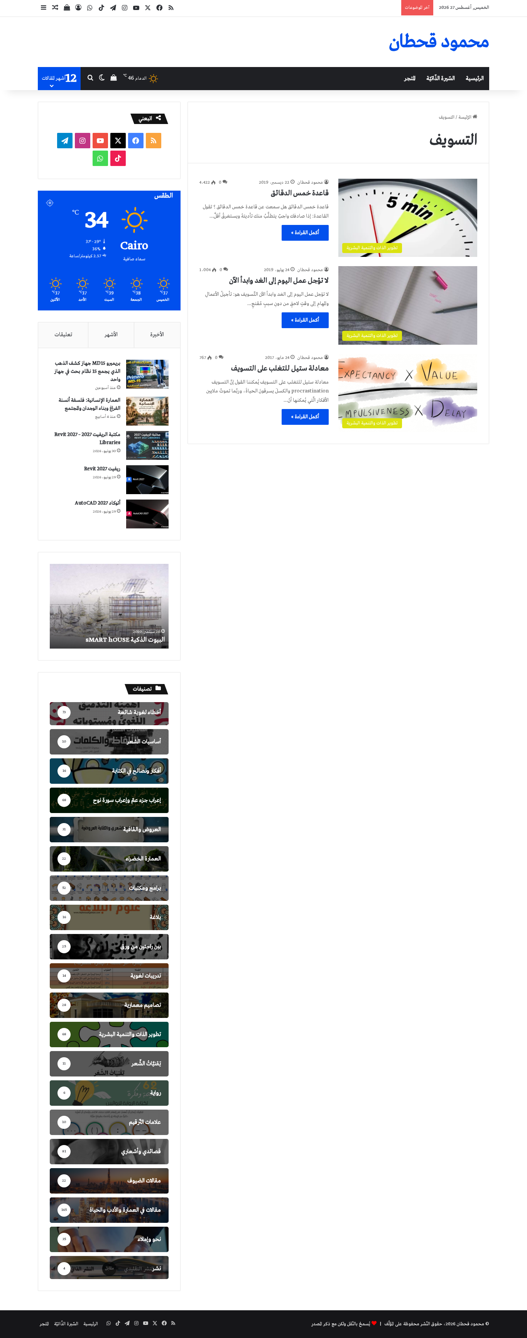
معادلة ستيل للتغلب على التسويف (280, 368)
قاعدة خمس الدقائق (300, 193)
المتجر (410, 78)
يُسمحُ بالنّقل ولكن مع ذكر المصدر (340, 1324)
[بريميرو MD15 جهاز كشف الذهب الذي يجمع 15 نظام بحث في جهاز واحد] (147, 374)
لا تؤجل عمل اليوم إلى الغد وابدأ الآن (279, 280)
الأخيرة (157, 334)
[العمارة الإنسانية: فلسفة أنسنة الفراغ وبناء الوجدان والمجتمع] (147, 411)
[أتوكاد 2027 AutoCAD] (147, 514)
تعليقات (63, 334)
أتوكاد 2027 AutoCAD (97, 503)
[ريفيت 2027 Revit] (147, 479)
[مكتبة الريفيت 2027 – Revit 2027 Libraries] (147, 445)
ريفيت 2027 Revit (102, 469)
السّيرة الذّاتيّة (440, 78)
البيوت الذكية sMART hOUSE (125, 640)
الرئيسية (475, 78)
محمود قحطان (310, 182)
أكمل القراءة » (305, 233)
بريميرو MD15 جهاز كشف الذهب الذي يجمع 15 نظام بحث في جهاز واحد (87, 371)
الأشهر (111, 334)
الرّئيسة (465, 117)
